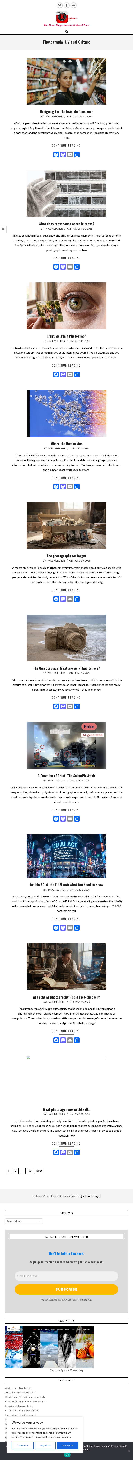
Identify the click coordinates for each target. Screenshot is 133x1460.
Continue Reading (66, 146)
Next (39, 1170)
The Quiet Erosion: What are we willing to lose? (66, 668)
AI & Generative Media (18, 1387)
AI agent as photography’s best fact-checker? (66, 997)
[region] (45, 1435)
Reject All (45, 1445)
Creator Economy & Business (21, 1410)
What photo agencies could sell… (66, 1109)
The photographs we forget (66, 555)
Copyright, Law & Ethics (19, 1405)
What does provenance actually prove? (66, 223)
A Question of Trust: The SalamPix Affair (66, 775)
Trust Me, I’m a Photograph (66, 336)
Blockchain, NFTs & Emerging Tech (25, 1396)
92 (30, 1170)
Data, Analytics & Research (20, 1414)
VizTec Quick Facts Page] (86, 1196)
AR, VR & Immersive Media (20, 1392)
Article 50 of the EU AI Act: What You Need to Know (66, 884)
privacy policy (71, 1299)
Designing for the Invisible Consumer (66, 111)
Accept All (67, 1445)
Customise (23, 1445)
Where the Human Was (66, 443)
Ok (67, 1454)
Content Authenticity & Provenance (25, 1401)
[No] (128, 1451)
